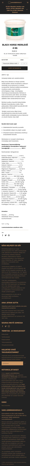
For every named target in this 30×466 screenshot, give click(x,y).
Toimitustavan (11, 54)
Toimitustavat (6, 337)
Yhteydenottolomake (7, 345)
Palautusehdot (6, 340)
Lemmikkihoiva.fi (9, 462)
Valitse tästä (5, 60)
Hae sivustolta (6, 406)
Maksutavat (5, 334)
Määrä (21, 60)
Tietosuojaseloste (7, 342)
